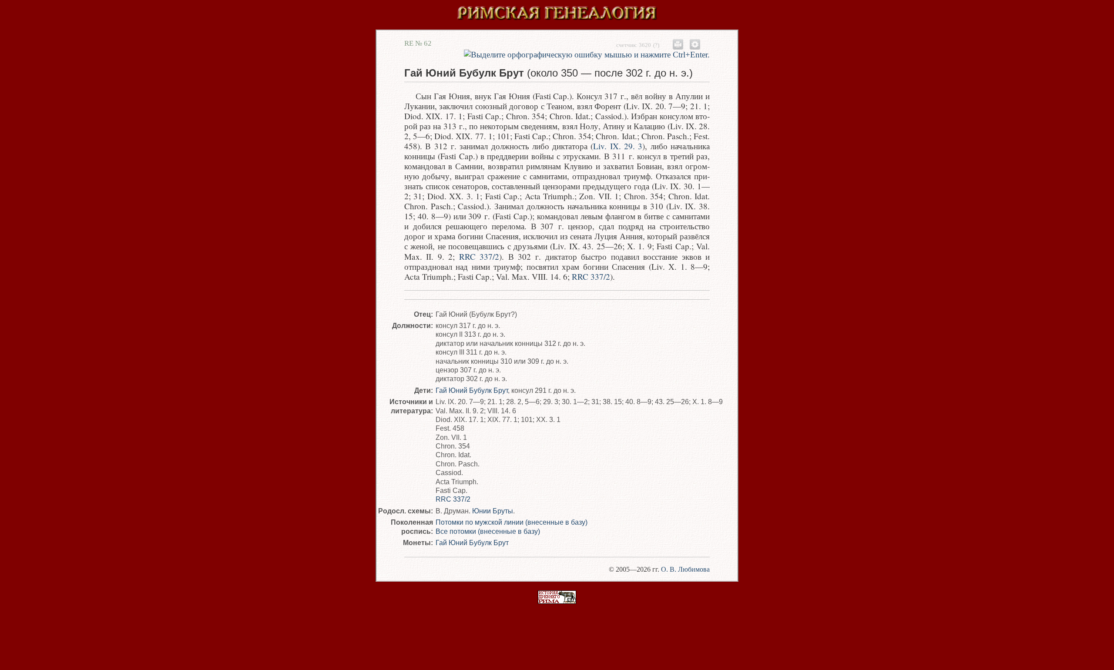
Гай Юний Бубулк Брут (472, 390)
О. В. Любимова (685, 569)
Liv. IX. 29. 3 (617, 146)
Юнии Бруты (492, 511)
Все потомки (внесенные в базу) (488, 531)
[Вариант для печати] (678, 44)
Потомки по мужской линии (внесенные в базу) (511, 522)
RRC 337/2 (479, 256)
